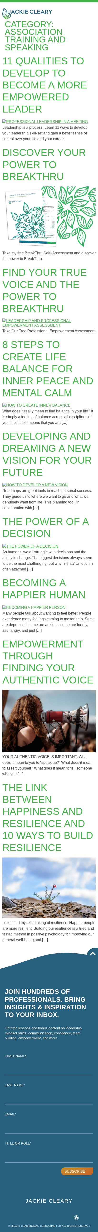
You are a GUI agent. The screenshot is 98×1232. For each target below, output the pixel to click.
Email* (10, 1114)
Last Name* (15, 1085)
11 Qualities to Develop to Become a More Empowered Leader (44, 85)
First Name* (15, 1056)
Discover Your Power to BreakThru (44, 164)
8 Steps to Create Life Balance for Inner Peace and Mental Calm (47, 368)
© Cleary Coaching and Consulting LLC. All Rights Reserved (49, 1226)
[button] (91, 11)
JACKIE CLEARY (49, 1201)
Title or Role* (18, 1143)
